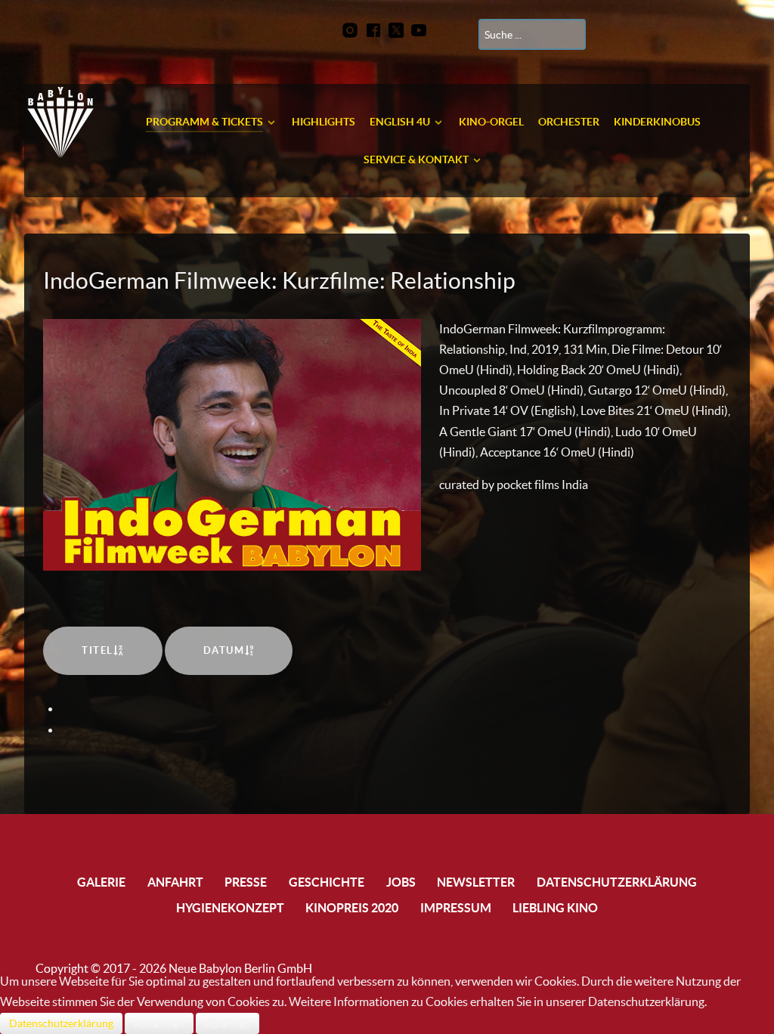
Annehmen (159, 1023)
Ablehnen (227, 1023)
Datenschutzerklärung (61, 1023)
